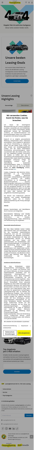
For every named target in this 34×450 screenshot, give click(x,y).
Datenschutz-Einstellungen (10, 333)
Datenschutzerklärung (10, 325)
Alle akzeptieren (24, 333)
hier (15, 169)
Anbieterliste (7, 328)
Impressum (24, 325)
